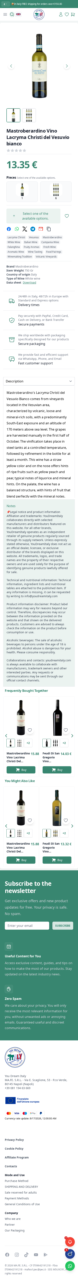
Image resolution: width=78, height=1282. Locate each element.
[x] (24, 229)
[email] (40, 229)
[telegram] (32, 229)
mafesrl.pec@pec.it (35, 1269)
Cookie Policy (14, 1148)
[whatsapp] (16, 229)
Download (29, 282)
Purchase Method (16, 1181)
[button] (7, 737)
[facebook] (8, 229)
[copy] (48, 229)
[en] (18, 14)
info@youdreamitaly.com (41, 596)
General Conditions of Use (22, 1204)
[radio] (22, 191)
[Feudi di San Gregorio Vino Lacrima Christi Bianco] (57, 808)
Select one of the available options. (35, 216)
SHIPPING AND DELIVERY (22, 1187)
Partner (10, 1224)
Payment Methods (17, 1198)
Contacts (11, 1166)
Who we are (13, 1219)
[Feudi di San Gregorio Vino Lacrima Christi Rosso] (57, 718)
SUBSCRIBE (62, 925)
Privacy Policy (14, 1140)
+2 (28, 743)
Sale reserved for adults (21, 1192)
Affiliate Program (17, 1157)
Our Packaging (15, 1230)
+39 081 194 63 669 (17, 1088)
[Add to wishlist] (30, 730)
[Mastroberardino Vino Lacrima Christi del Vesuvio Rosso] (21, 718)
